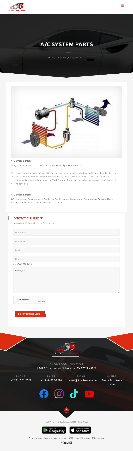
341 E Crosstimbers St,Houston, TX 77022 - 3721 (67, 368)
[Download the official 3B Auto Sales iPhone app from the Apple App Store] (80, 430)
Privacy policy (35, 438)
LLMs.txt (85, 438)
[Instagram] (59, 393)
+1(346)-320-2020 (51, 380)
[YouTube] (89, 393)
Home (51, 57)
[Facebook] (43, 393)
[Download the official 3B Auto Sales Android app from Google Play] (54, 430)
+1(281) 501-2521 (21, 380)
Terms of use (50, 438)
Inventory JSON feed (69, 438)
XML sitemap (98, 438)
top (67, 413)
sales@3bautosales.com (83, 380)
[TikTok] (74, 393)
